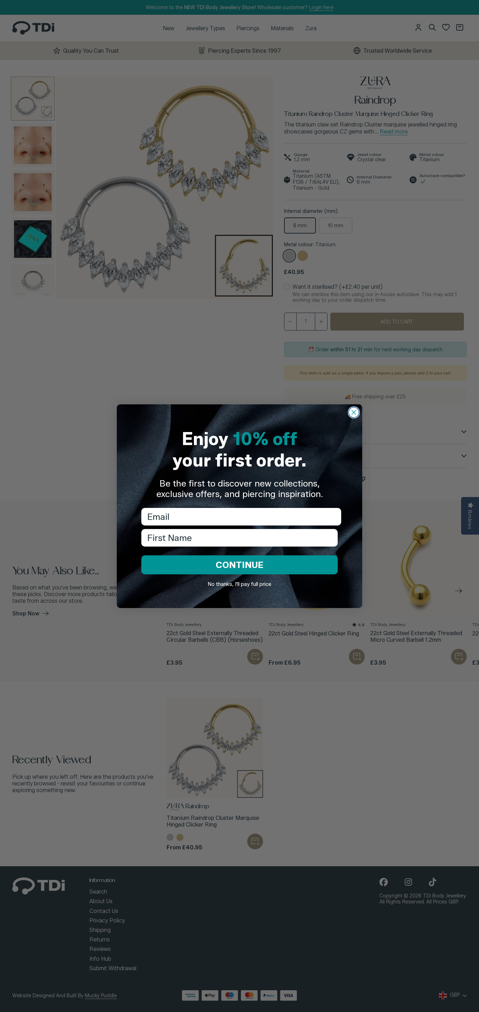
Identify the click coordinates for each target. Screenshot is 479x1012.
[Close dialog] (354, 412)
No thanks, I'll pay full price (239, 584)
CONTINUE (239, 565)
